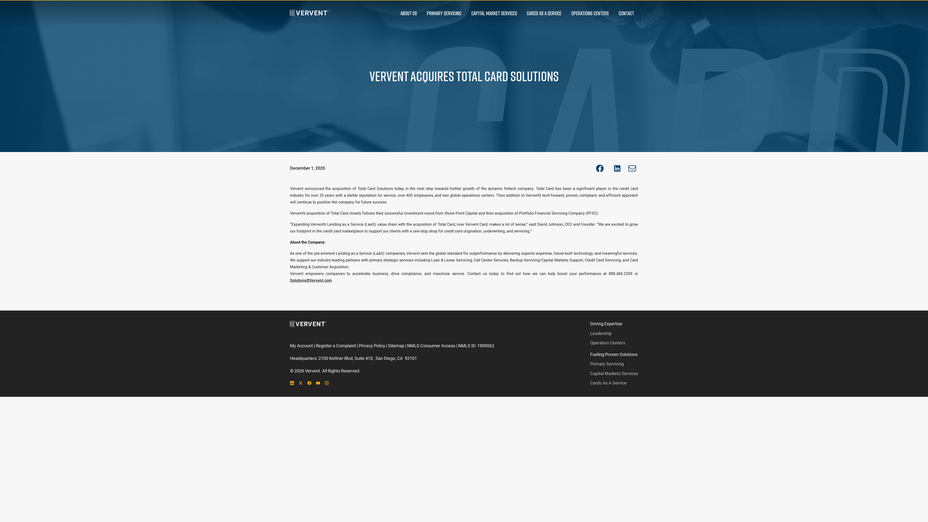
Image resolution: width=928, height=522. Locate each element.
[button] (409, 13)
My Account (301, 346)
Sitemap (396, 346)
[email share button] (632, 168)
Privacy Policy (372, 346)
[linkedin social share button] (617, 168)
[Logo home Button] (309, 13)
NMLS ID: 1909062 (476, 346)
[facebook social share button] (600, 168)
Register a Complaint (336, 346)
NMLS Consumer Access (431, 346)
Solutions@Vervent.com (311, 280)
